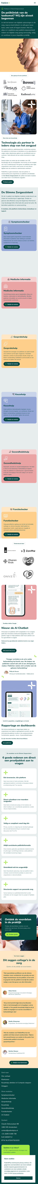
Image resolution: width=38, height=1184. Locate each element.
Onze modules (6, 1091)
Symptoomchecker (7, 1095)
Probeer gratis (7, 182)
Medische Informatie (8, 1098)
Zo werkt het (7, 743)
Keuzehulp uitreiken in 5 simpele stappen (16, 1083)
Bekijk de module (12, 247)
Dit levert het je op (9, 650)
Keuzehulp (5, 1105)
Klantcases (5, 1079)
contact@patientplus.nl (9, 1130)
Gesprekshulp (6, 1102)
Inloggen (4, 1086)
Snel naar (5, 1072)
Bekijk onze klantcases (20, 1062)
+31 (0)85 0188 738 (8, 1134)
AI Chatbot (5, 1115)
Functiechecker (6, 1111)
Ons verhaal (5, 1076)
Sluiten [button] (18, 1178)
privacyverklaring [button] (18, 1173)
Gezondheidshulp (7, 1108)
